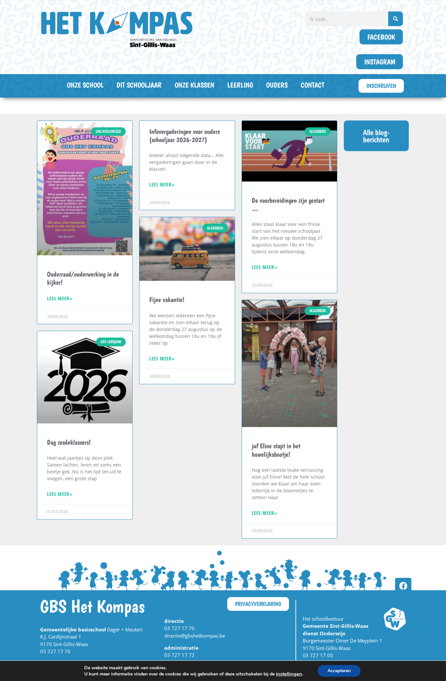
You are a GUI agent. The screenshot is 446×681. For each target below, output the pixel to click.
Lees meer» (59, 298)
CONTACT (313, 85)
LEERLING (240, 85)
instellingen (289, 674)
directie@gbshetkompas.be (194, 635)
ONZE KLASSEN (194, 85)
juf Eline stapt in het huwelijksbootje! (276, 450)
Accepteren (339, 671)
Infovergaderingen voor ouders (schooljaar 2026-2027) (184, 135)
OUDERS (277, 85)
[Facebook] (403, 586)
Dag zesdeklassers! (69, 442)
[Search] (395, 18)
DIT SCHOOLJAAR (139, 85)
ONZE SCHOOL (85, 85)
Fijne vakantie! (166, 299)
